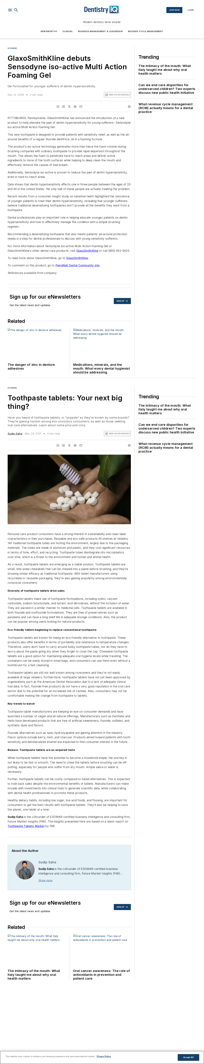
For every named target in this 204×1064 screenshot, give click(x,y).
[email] (80, 106)
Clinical (67, 31)
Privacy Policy (104, 1056)
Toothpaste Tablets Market (26, 826)
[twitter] (69, 106)
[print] (129, 106)
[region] (102, 1057)
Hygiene (12, 48)
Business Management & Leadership (100, 31)
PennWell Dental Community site (77, 265)
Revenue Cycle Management (145, 31)
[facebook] (57, 106)
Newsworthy (49, 31)
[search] (16, 10)
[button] (10, 10)
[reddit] (75, 106)
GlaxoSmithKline (87, 250)
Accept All (188, 1057)
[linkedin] (63, 106)
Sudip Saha (15, 433)
